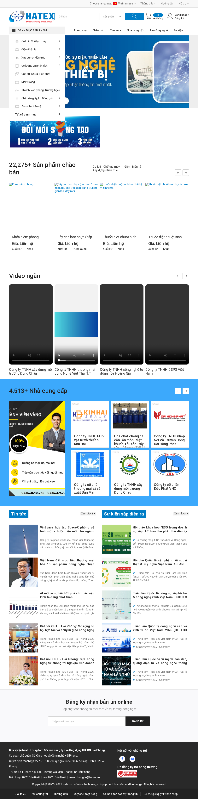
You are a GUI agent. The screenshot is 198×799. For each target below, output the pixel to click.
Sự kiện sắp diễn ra (124, 514)
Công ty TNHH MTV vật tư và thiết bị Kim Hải (89, 440)
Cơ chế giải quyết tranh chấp (161, 794)
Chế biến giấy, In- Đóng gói (37, 98)
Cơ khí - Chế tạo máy (33, 41)
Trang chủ (80, 30)
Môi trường (28, 82)
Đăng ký (137, 721)
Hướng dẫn (167, 3)
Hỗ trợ (182, 3)
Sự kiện (178, 30)
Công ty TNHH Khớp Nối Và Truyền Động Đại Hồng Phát (169, 440)
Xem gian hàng (90, 437)
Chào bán (98, 30)
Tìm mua (115, 30)
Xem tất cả (87, 513)
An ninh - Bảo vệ (31, 106)
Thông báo (147, 3)
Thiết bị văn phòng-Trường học (40, 90)
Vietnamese (125, 3)
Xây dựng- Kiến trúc (33, 57)
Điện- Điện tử (29, 49)
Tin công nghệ (159, 30)
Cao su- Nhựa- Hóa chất (35, 73)
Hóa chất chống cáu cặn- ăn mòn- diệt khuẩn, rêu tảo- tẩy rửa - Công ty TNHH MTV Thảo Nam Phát (129, 446)
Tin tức (18, 514)
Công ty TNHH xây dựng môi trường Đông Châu (128, 488)
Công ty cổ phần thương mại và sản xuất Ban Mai (88, 488)
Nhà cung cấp (135, 30)
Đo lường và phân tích (34, 65)
